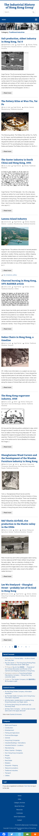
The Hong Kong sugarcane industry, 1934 (15, 397)
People (3, 468)
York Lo (17, 464)
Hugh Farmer (21, 44)
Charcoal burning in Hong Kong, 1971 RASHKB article (19, 282)
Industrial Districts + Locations (20, 46)
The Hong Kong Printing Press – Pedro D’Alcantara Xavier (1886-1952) (20, 663)
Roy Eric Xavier (9, 663)
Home (19, 795)
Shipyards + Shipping (11, 765)
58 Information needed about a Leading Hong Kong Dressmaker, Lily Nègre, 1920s (19, 701)
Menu (4, 19)
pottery (15, 275)
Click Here (27, 786)
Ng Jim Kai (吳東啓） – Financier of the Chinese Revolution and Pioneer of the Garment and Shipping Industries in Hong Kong (19, 669)
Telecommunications (11, 768)
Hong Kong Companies (8, 596)
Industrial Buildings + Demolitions (15, 743)
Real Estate (8, 760)
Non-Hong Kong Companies (26, 466)
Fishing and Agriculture (12, 733)
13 (26, 647)
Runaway (34, 825)
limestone (9, 275)
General (31, 107)
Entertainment (9, 730)
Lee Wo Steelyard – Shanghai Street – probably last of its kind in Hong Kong (18, 587)
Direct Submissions (19, 816)
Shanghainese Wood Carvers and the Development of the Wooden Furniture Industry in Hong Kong (19, 458)
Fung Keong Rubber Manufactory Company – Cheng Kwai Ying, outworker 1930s (18, 675)
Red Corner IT (26, 825)
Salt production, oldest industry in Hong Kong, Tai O (18, 40)
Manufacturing (5, 109)
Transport (10, 345)
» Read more (7, 93)
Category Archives (19, 802)
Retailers (7, 763)
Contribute (19, 813)
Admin (15, 401)
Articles (30, 44)
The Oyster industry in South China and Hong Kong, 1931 (17, 161)
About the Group (19, 806)
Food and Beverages (15, 403)
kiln (5, 275)
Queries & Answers (9, 687)
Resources (19, 809)
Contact (19, 820)
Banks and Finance (11, 725)
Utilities (16, 289)
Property (7, 758)
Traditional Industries (17, 109)
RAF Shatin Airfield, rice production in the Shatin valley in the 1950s (18, 523)
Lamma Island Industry (14, 218)
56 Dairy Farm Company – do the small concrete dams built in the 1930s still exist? (20, 710)
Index (19, 799)
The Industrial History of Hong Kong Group (19, 6)
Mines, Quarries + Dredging (13, 750)
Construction (9, 728)
